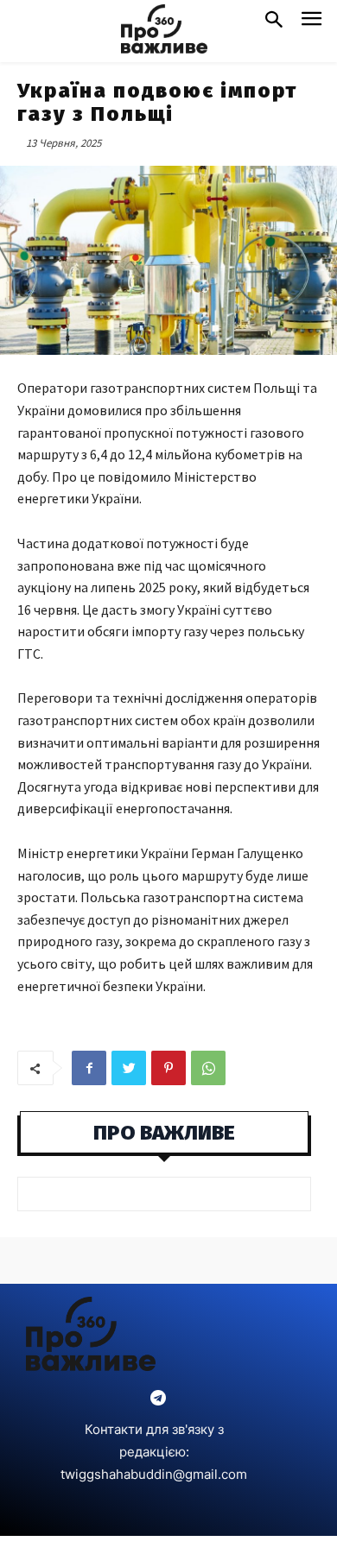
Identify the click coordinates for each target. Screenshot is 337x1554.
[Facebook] (89, 1068)
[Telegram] (157, 1399)
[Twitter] (128, 1068)
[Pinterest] (168, 1068)
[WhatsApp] (208, 1068)
